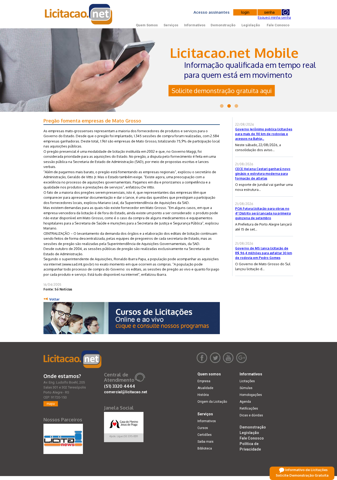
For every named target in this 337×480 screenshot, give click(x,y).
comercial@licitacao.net (125, 392)
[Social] (123, 426)
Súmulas (246, 388)
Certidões (204, 435)
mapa (51, 404)
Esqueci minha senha (274, 17)
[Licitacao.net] (72, 359)
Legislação (250, 25)
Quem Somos (147, 25)
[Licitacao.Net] (78, 14)
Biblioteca (204, 448)
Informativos (194, 25)
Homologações (251, 395)
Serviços (170, 25)
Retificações (249, 408)
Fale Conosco (278, 25)
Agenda (245, 402)
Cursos (202, 428)
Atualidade (205, 388)
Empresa (203, 381)
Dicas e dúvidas (251, 415)
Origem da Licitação (212, 402)
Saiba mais (205, 441)
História (203, 395)
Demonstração (223, 25)
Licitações (247, 381)
